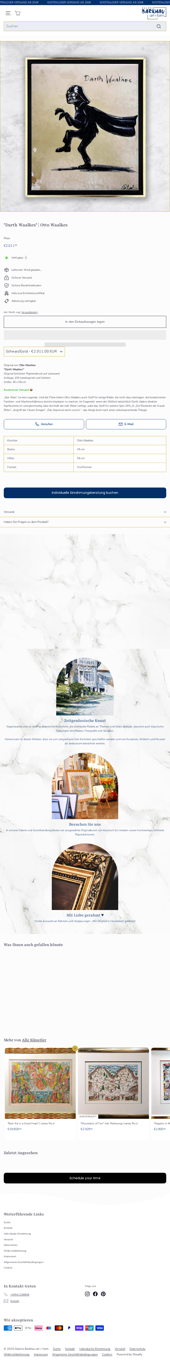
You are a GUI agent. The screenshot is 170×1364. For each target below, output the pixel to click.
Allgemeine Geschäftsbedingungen (23, 1262)
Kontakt (8, 1228)
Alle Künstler (34, 1040)
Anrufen (47, 424)
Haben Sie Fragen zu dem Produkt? (26, 522)
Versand (9, 512)
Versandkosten (29, 312)
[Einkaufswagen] (17, 13)
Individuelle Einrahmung (17, 1233)
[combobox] (85, 26)
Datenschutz (10, 1245)
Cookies (8, 1267)
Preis (7, 238)
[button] (85, 335)
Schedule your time (85, 1178)
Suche (7, 1222)
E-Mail (129, 424)
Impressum (10, 1256)
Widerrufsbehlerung (15, 1250)
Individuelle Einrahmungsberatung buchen (85, 492)
